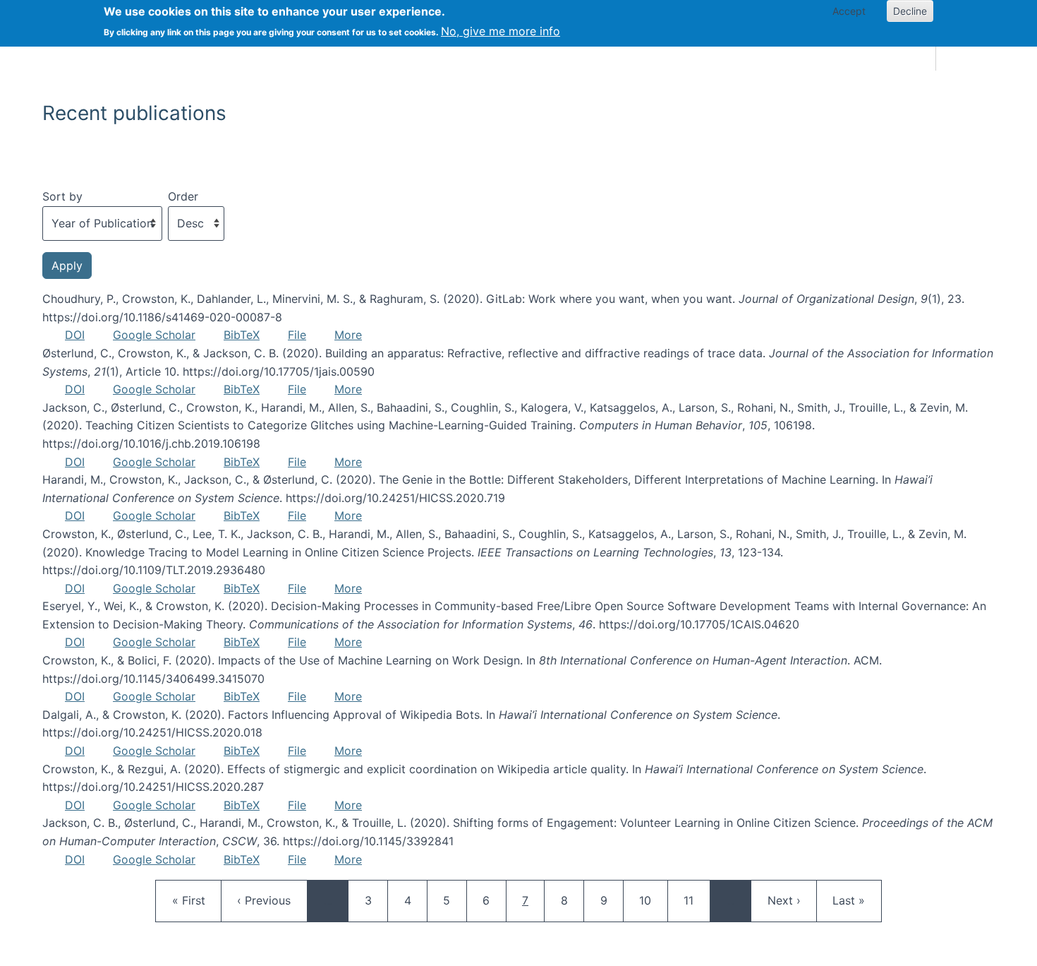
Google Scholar (154, 335)
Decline (910, 11)
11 (696, 900)
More (348, 335)
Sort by (62, 196)
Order (183, 196)
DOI (75, 335)
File (297, 335)
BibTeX (242, 335)
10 (651, 900)
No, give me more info (500, 31)
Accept (849, 11)
